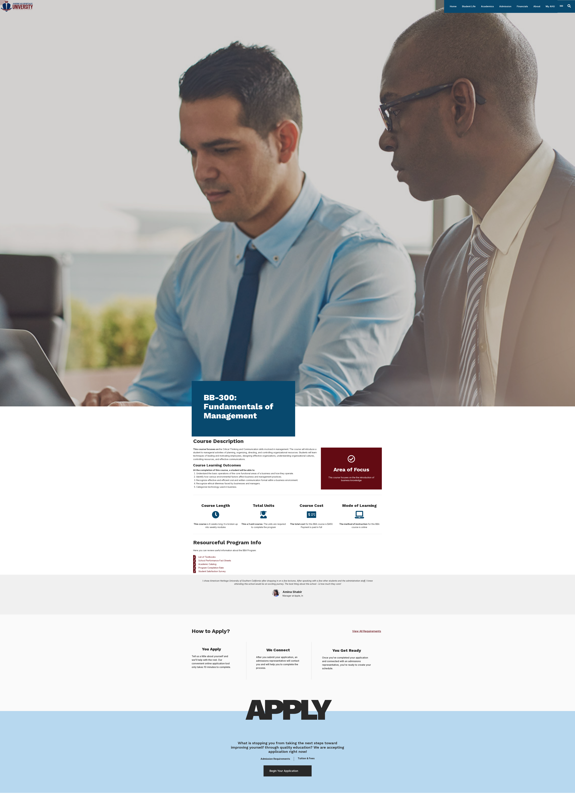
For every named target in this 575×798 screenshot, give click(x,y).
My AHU (550, 6)
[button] (196, 591)
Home (453, 6)
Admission (505, 6)
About (536, 6)
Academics (487, 6)
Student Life (469, 6)
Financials (522, 6)
